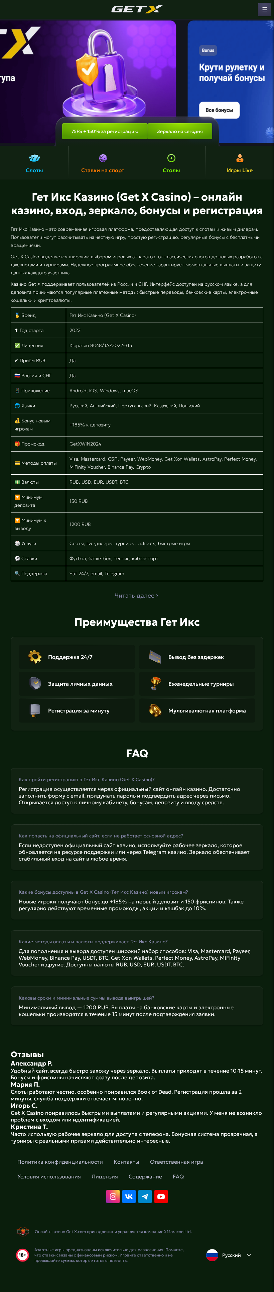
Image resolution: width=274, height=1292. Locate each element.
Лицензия (105, 1176)
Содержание (145, 1176)
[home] (137, 9)
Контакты (126, 1161)
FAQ (178, 1176)
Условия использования (49, 1176)
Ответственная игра (176, 1161)
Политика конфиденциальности (60, 1161)
